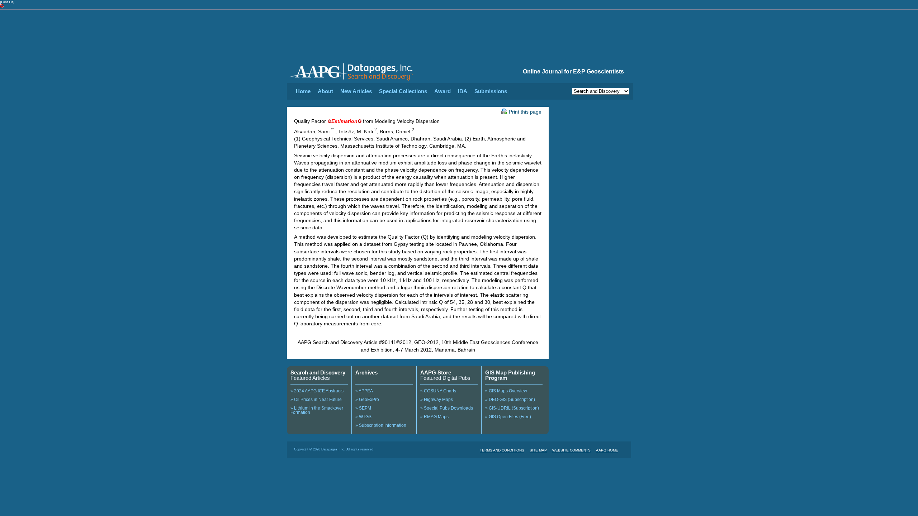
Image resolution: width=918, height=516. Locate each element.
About (325, 91)
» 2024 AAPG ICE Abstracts (317, 390)
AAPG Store (435, 372)
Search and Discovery (317, 372)
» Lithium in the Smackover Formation (316, 410)
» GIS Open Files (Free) (508, 416)
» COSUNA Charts (438, 390)
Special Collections (403, 91)
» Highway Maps (436, 399)
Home (303, 91)
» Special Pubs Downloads (446, 408)
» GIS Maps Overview (506, 390)
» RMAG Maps (434, 416)
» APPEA (364, 390)
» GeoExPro (367, 399)
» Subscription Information (380, 425)
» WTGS (363, 416)
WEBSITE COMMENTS (571, 450)
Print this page (525, 112)
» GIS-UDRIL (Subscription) (512, 408)
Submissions (490, 91)
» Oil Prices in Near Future (316, 399)
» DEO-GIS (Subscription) (510, 399)
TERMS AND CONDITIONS (502, 450)
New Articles (356, 91)
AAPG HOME (607, 450)
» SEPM (363, 408)
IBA (462, 91)
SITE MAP (538, 450)
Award (442, 91)
